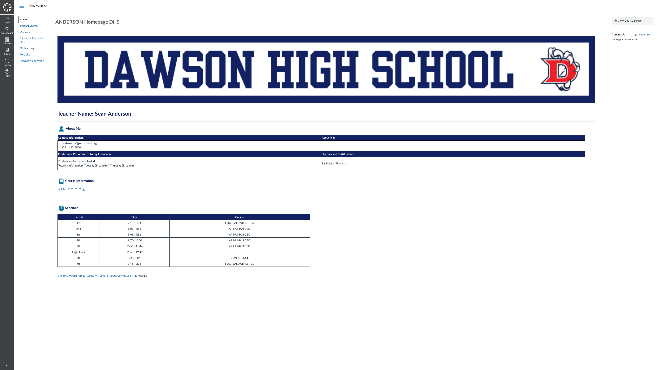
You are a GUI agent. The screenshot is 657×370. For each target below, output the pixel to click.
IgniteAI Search (29, 25)
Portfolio (25, 54)
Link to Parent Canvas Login (116, 275)
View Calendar (645, 35)
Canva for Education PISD (32, 40)
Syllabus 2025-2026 (69, 189)
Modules (25, 32)
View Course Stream (629, 20)
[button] (7, 62)
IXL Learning (27, 48)
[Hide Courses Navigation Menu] (21, 6)
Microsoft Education (32, 61)
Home (23, 19)
